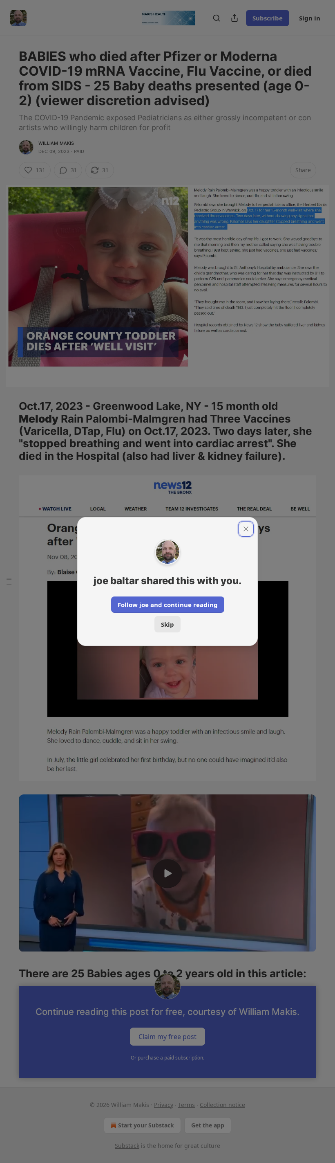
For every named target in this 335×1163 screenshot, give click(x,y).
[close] (245, 528)
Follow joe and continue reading (168, 605)
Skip (167, 624)
